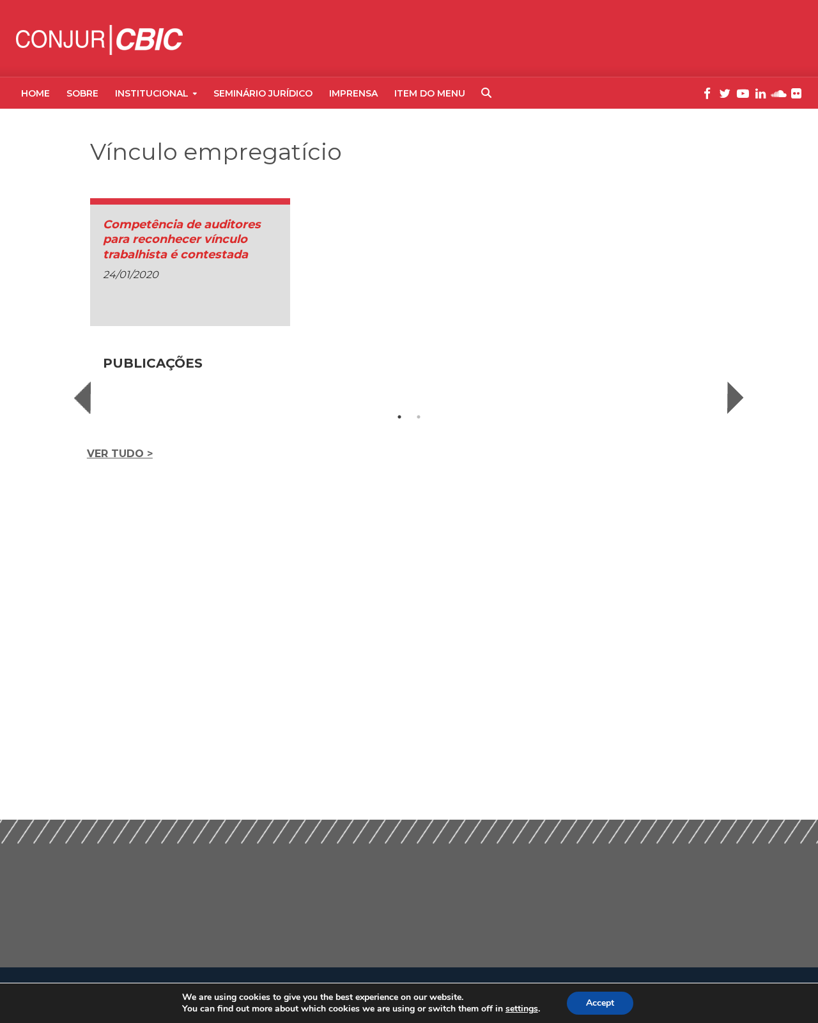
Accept (600, 1003)
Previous (82, 398)
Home (35, 93)
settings (521, 1009)
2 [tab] (418, 416)
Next (735, 398)
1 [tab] (399, 416)
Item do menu (429, 93)
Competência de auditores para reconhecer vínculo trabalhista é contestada (182, 239)
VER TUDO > (120, 454)
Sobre (82, 93)
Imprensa (353, 93)
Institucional (152, 93)
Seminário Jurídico (263, 93)
